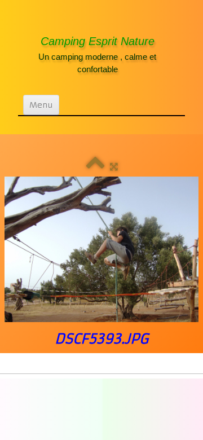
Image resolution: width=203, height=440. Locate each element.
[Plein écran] (114, 166)
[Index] (95, 166)
